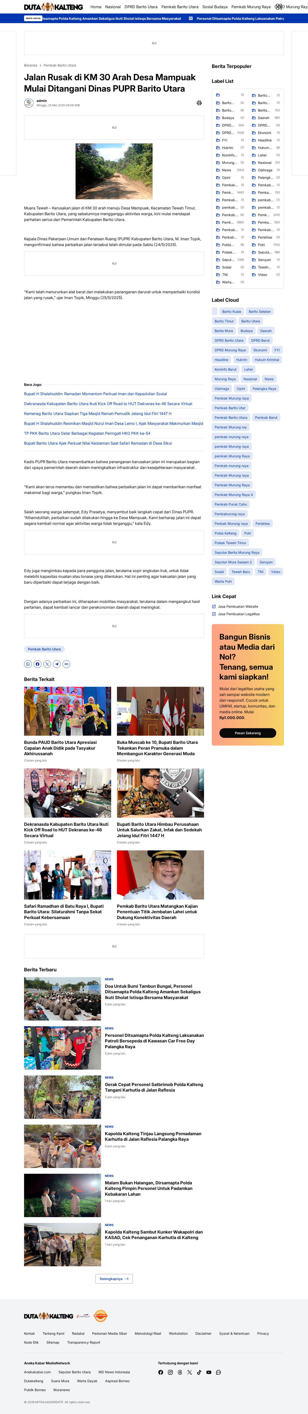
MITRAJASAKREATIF (49, 1402)
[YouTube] (209, 1372)
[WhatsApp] (28, 664)
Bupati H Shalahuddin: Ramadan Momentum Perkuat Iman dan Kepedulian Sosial (95, 393)
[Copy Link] (66, 664)
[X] (47, 664)
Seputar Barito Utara (74, 1372)
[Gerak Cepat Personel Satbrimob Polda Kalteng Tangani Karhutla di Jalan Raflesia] (62, 1097)
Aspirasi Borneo (117, 1381)
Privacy (263, 1333)
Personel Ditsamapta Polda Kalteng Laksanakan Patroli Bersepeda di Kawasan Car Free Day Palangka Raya (154, 1041)
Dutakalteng (33, 1381)
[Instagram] (170, 1372)
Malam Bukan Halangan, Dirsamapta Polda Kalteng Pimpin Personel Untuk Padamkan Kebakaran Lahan (148, 1188)
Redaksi (78, 1333)
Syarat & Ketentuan (234, 1333)
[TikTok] (199, 1372)
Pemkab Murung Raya (251, 6)
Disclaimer (203, 1333)
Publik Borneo (35, 1390)
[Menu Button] (279, 7)
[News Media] (100, 1316)
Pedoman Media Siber (109, 1333)
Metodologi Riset (148, 1333)
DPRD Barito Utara (141, 6)
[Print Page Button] (199, 103)
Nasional (113, 6)
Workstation (178, 1333)
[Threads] (180, 1372)
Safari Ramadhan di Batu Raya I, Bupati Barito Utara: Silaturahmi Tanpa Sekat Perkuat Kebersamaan (64, 912)
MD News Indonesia (114, 1372)
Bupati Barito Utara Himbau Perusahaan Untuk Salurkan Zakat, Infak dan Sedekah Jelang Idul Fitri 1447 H (159, 830)
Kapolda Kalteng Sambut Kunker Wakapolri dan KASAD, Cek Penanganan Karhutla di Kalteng (154, 1234)
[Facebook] (37, 664)
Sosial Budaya (215, 6)
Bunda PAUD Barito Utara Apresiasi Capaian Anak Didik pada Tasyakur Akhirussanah (60, 748)
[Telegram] (57, 664)
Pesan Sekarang (248, 733)
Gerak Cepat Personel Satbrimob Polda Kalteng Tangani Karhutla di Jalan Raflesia (154, 1087)
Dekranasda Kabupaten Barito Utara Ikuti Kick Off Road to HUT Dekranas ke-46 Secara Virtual (108, 403)
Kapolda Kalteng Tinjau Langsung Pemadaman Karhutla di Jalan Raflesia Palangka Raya (153, 1136)
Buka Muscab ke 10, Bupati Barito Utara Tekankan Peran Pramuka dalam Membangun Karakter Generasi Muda (157, 748)
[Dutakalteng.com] (53, 7)
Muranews (61, 1390)
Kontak (29, 1333)
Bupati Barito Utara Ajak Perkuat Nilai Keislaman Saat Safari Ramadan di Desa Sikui (98, 443)
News (109, 979)
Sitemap (52, 1342)
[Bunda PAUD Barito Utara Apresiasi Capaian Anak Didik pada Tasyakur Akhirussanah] (67, 711)
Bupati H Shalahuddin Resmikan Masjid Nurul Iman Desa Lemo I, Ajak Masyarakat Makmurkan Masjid (113, 423)
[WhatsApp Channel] (218, 1372)
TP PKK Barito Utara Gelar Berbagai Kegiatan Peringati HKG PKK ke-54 (87, 433)
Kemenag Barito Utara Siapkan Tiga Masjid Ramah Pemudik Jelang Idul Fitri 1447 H (98, 413)
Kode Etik (31, 1342)
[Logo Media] (48, 1316)
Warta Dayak (87, 1381)
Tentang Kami (53, 1333)
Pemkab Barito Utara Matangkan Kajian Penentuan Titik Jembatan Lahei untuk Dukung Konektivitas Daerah (157, 912)
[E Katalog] (83, 1316)
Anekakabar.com (37, 1372)
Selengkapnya (111, 1279)
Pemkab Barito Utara (180, 6)
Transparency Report (83, 1342)
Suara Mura (60, 1381)
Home (95, 6)
